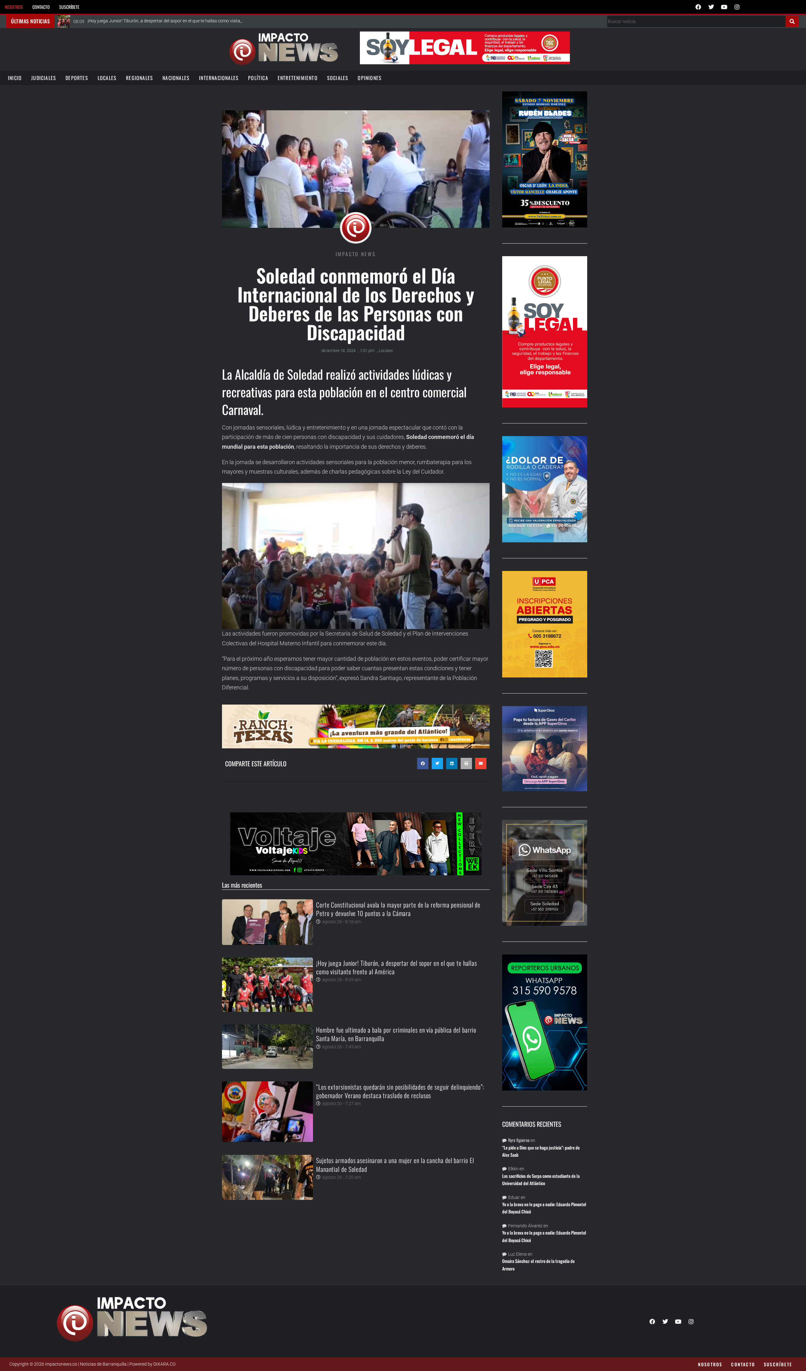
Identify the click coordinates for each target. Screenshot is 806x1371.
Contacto (41, 6)
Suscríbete (69, 6)
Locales (107, 78)
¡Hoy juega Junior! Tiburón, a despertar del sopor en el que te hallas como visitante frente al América (396, 967)
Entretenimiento (298, 78)
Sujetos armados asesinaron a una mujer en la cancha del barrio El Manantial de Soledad (395, 1164)
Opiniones (370, 78)
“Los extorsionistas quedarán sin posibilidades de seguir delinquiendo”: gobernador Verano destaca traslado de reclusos (400, 1091)
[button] (423, 763)
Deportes (76, 78)
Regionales (139, 78)
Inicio (15, 78)
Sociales (338, 78)
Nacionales (176, 78)
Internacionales (219, 78)
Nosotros (14, 6)
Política (258, 78)
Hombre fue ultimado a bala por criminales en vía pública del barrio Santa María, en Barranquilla (396, 1034)
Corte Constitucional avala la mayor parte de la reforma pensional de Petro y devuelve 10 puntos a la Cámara (398, 909)
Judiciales (43, 78)
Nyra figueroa (519, 1140)
